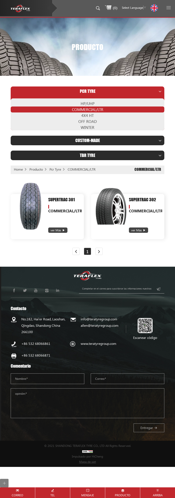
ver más (56, 230)
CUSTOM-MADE (87, 140)
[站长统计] (87, 451)
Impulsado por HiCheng (87, 456)
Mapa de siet (87, 462)
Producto (36, 169)
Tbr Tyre (87, 155)
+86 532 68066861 (35, 343)
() (115, 8)
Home (18, 169)
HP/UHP (88, 103)
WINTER (87, 127)
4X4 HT (87, 115)
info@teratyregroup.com (99, 319)
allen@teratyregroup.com (99, 325)
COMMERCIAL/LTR (87, 109)
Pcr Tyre (87, 91)
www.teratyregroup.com (98, 343)
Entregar (146, 427)
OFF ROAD (87, 121)
